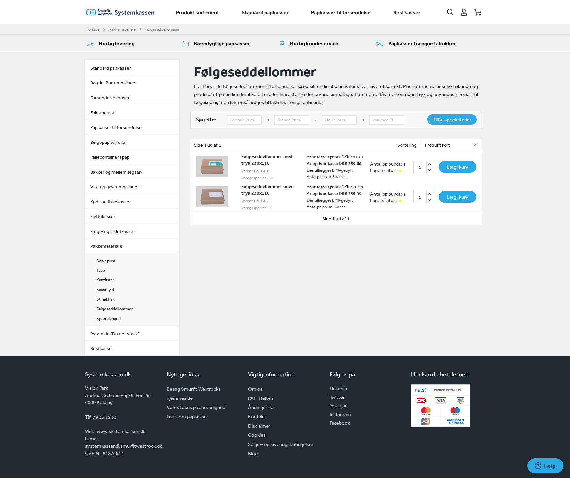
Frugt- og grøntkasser (112, 231)
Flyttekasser (102, 216)
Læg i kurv (457, 167)
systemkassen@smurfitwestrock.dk (123, 446)
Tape (100, 270)
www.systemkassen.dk (121, 431)
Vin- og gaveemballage (113, 187)
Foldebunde (102, 112)
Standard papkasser (265, 12)
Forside (93, 29)
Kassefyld (105, 289)
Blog (253, 453)
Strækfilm (105, 299)
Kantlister (105, 280)
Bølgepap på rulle (107, 142)
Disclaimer (259, 426)
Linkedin (338, 388)
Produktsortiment (197, 12)
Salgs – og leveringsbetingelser (280, 444)
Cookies (257, 435)
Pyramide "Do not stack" (115, 333)
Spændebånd (108, 318)
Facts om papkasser (187, 416)
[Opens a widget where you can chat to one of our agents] (545, 466)
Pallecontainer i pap (110, 157)
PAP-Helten (260, 398)
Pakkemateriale (122, 29)
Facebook (340, 423)
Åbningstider (261, 407)
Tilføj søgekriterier (452, 119)
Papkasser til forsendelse (341, 12)
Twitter (337, 397)
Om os (255, 389)
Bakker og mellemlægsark (116, 172)
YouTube (339, 405)
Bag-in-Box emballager (113, 83)
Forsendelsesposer (110, 98)
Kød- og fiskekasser (110, 202)
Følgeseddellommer (162, 29)
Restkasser (406, 12)
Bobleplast (106, 261)
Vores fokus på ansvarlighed (196, 407)
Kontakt (256, 416)
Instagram (340, 414)
